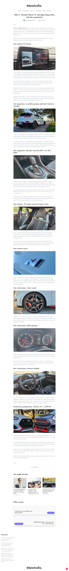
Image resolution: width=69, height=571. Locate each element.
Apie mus (32, 10)
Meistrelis (34, 6)
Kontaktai (49, 10)
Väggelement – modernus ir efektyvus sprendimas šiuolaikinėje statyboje (7, 560)
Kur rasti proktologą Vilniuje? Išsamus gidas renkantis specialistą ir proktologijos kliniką (8, 539)
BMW (44, 10)
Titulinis (19, 10)
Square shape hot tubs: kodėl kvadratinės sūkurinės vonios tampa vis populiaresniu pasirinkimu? (7, 549)
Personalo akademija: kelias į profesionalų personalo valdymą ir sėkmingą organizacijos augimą (7, 555)
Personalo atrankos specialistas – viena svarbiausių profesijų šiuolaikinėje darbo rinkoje (7, 544)
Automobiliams (39, 10)
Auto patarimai (26, 10)
